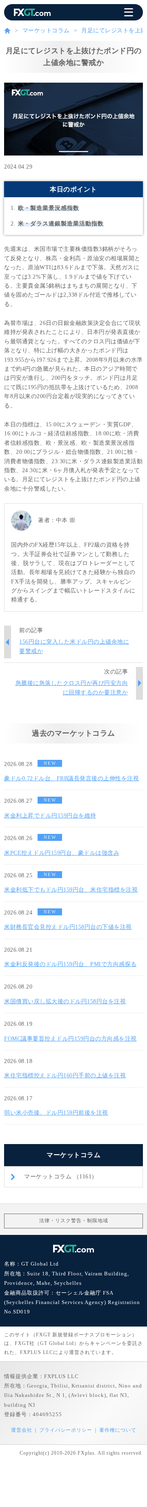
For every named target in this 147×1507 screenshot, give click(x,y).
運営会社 (21, 1430)
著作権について (117, 1430)
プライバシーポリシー (65, 1430)
